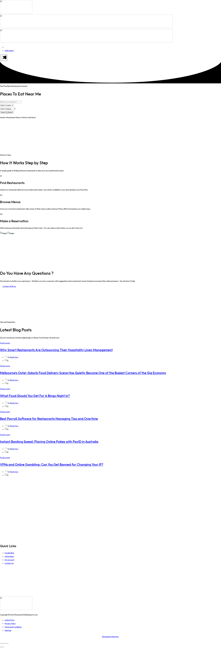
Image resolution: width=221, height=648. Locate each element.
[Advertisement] (110, 137)
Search (3, 112)
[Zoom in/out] (7, 643)
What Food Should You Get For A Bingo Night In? (35, 396)
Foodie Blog (9, 553)
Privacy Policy (10, 623)
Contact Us (9, 563)
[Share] (3, 643)
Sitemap (8, 630)
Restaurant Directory (110, 636)
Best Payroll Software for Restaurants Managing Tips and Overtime (49, 419)
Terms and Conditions (13, 627)
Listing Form (9, 620)
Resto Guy (14, 357)
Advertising (9, 556)
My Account (9, 560)
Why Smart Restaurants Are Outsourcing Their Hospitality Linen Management (56, 350)
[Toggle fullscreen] (5, 643)
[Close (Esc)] (1, 643)
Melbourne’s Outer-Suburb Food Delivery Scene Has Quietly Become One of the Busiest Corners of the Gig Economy (83, 373)
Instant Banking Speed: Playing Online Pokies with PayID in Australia (49, 441)
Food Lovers (5, 343)
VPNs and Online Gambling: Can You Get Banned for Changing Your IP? (51, 464)
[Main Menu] (4, 57)
